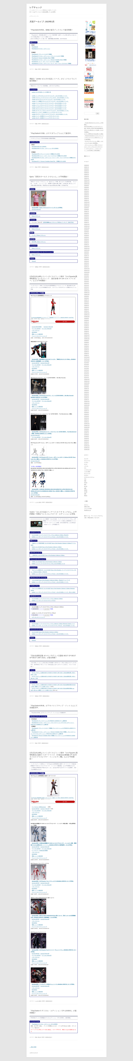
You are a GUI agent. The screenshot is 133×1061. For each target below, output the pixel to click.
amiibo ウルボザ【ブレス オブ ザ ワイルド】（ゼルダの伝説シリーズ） (49, 106)
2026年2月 (86, 176)
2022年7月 (86, 255)
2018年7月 (86, 344)
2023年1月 (86, 244)
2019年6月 (86, 324)
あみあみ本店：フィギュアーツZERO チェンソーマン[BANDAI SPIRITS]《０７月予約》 (53, 984)
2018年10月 (86, 338)
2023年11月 (86, 226)
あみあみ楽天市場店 (37, 326)
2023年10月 (86, 228)
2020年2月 (86, 309)
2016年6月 (86, 390)
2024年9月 (86, 207)
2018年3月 (86, 351)
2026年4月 (86, 172)
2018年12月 (86, 335)
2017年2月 (86, 375)
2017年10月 (86, 360)
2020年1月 (86, 311)
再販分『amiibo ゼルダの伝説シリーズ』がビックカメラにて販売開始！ (53, 80)
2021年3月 (86, 285)
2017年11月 (86, 359)
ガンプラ (86, 458)
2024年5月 (86, 215)
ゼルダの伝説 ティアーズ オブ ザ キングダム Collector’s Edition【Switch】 (50, 535)
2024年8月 (86, 209)
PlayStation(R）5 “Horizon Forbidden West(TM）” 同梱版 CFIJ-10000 (49, 161)
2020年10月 (86, 294)
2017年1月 (86, 377)
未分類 (85, 491)
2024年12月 (86, 202)
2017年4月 (86, 372)
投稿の (87, 506)
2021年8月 (86, 276)
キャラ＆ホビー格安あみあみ (39, 807)
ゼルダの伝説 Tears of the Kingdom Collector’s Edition (45, 632)
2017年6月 (86, 368)
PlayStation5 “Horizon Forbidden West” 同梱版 (43, 58)
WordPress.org (87, 510)
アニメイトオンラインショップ (39, 336)
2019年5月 (86, 325)
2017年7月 (86, 366)
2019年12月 (86, 312)
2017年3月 (86, 373)
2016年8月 (86, 386)
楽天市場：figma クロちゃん (39, 241)
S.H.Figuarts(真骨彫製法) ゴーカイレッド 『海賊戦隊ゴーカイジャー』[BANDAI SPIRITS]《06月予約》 (52, 317)
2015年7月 (86, 410)
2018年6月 (86, 346)
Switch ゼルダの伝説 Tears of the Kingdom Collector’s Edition (47, 547)
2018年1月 (86, 355)
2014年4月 (86, 438)
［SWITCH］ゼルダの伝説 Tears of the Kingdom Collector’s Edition (48, 555)
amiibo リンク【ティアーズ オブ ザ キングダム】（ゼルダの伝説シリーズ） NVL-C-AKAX (53, 592)
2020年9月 (86, 296)
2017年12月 (86, 357)
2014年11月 (86, 425)
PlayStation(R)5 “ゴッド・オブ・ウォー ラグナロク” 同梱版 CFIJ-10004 (49, 155)
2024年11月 (86, 204)
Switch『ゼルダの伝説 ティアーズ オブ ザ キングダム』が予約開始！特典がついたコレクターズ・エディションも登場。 (53, 513)
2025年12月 (86, 180)
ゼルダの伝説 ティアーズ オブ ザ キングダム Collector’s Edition (47, 598)
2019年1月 (86, 333)
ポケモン (86, 475)
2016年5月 (86, 392)
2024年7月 (86, 211)
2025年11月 (86, 181)
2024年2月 (86, 220)
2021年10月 (86, 272)
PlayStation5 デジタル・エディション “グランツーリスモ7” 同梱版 (48, 56)
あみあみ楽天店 (35, 363)
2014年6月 (86, 434)
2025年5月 (86, 193)
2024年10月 (86, 205)
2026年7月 (86, 167)
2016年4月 (86, 394)
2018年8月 (86, 342)
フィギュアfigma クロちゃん (39, 235)
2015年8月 (86, 408)
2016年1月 (86, 399)
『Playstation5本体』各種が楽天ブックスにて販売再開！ (51, 30)
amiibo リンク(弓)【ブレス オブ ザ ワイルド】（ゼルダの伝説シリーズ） (50, 95)
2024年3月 (86, 218)
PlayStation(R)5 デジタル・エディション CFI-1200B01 (45, 148)
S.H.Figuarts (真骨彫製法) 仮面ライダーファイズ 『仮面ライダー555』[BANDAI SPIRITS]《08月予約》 (52, 797)
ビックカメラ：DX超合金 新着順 (40, 850)
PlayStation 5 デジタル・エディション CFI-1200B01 (45, 1024)
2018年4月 (86, 349)
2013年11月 (86, 447)
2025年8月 (86, 187)
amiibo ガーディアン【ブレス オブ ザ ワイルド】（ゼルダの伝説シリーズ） (50, 110)
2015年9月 (86, 407)
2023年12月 (86, 224)
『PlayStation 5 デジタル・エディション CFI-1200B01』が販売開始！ (53, 1012)
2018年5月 (86, 348)
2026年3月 (86, 174)
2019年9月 (86, 318)
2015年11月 (86, 403)
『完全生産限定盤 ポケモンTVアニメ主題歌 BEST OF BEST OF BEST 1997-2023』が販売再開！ (53, 657)
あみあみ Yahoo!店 (48, 326)
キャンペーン (87, 460)
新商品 (36, 266)
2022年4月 (86, 261)
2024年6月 (86, 213)
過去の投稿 (33, 1047)
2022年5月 (86, 259)
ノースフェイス (87, 469)
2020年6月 (86, 301)
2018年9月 (86, 340)
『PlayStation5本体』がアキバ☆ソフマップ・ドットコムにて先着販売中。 (54, 707)
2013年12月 (86, 445)
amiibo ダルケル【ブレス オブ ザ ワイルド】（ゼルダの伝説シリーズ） (49, 108)
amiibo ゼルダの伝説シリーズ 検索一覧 (41, 92)
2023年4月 (86, 239)
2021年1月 (86, 288)
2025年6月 (86, 191)
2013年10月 (86, 449)
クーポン (86, 462)
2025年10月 (86, 183)
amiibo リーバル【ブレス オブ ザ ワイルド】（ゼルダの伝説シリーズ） (49, 103)
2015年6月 (86, 412)
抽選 (85, 488)
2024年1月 (86, 222)
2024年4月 (86, 217)
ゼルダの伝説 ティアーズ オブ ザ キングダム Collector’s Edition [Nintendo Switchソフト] (53, 623)
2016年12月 (86, 379)
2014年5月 (86, 436)
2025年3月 (86, 196)
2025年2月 (86, 198)
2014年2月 (86, 442)
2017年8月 (86, 364)
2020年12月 (86, 290)
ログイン (86, 504)
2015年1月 (86, 421)
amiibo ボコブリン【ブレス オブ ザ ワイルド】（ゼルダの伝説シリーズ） (50, 114)
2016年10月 (86, 383)
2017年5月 (86, 370)
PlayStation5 (35, 46)
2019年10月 (86, 316)
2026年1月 (86, 178)
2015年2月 (86, 419)
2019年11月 (86, 314)
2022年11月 (86, 248)
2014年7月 (86, 432)
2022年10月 (86, 250)
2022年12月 (86, 246)
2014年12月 (86, 423)
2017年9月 (86, 362)
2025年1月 (86, 200)
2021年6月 (86, 279)
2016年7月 (86, 388)
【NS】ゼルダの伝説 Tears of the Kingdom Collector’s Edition (47, 561)
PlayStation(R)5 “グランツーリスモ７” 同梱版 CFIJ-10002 (46, 154)
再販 (36, 123)
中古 (85, 479)
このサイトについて (34, 1052)
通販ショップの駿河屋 (37, 334)
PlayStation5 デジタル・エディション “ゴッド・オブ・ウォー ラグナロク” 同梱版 (51, 63)
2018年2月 (86, 353)
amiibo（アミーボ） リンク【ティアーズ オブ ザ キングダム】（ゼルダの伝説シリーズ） (53, 625)
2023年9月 (86, 229)
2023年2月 (86, 242)
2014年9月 (86, 429)
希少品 (39, 1037)
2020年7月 (86, 300)
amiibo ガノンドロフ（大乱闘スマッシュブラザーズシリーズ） (47, 112)
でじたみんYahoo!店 (46, 328)
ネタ (85, 467)
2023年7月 (86, 233)
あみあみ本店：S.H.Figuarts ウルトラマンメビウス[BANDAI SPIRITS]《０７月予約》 (53, 881)
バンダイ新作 (38, 502)
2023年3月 (86, 240)
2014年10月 (86, 427)
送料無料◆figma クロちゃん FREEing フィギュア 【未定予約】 (58, 222)
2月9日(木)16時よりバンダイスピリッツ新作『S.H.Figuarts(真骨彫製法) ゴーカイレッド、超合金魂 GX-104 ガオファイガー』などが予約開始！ (53, 278)
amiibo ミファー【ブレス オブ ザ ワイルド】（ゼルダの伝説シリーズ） (49, 105)
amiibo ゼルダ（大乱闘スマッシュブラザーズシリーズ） (45, 118)
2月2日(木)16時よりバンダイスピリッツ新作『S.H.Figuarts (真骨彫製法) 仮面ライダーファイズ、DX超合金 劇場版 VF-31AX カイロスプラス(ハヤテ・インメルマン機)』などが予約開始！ (54, 756)
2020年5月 (86, 303)
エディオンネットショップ (38, 617)
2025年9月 (86, 185)
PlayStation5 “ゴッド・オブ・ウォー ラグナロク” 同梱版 (45, 61)
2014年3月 (86, 440)
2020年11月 (86, 292)
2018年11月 (86, 336)
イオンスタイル (35, 330)
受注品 (85, 482)
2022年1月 (86, 266)
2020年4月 (86, 305)
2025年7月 (86, 189)
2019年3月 (86, 329)
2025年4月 (86, 194)
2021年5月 (86, 281)
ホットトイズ (87, 473)
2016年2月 (86, 397)
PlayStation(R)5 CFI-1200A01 (39, 146)
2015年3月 (86, 418)
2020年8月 (86, 298)
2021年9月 (86, 274)
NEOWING (34, 332)
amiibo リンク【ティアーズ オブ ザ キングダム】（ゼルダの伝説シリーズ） (50, 536)
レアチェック (36, 7)
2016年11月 (86, 381)
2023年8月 (86, 231)
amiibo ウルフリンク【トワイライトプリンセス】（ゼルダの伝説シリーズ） (50, 97)
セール (85, 464)
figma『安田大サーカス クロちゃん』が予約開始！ (49, 177)
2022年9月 (86, 252)
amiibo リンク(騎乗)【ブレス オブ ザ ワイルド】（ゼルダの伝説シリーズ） (50, 101)
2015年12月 (86, 401)
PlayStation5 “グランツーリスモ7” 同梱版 (42, 54)
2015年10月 (86, 405)
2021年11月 (86, 270)
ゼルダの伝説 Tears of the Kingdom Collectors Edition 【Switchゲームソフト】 (51, 580)
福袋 (85, 493)
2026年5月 (86, 170)
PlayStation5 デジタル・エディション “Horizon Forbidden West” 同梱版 (49, 59)
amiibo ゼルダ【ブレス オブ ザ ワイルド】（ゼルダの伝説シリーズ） (49, 99)
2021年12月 (86, 268)
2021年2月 (86, 287)
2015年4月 (86, 416)
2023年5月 (86, 237)
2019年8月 (86, 320)
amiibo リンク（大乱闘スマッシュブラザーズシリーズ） (45, 116)
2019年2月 (86, 331)
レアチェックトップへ (34, 16)
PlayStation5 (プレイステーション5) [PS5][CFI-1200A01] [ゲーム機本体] (49, 720)
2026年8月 (86, 165)
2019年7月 (86, 322)
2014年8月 (86, 431)
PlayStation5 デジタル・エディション (41, 48)
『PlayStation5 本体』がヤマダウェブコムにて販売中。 (51, 133)
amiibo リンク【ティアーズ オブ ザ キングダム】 (44, 600)
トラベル (86, 466)
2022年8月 (86, 253)
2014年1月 (86, 443)
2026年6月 (86, 169)
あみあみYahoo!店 (36, 209)
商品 (36, 69)
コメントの (88, 508)
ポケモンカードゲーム (89, 477)
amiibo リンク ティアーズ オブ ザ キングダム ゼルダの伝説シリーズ (48, 563)
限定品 (36, 646)
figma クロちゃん (36, 216)
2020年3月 (86, 307)
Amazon (34, 261)
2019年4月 (86, 327)
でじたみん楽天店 (36, 328)
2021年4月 (86, 283)
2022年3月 (86, 263)
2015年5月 (86, 414)
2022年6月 (86, 257)
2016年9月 (86, 384)
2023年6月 (86, 235)
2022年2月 (86, 264)
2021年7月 (86, 277)
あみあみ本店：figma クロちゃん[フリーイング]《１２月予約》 (47, 207)
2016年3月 (86, 395)
